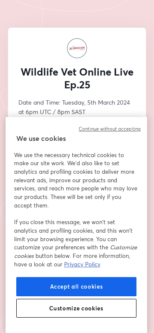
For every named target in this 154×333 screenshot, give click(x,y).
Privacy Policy (82, 264)
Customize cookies (76, 308)
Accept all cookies (76, 286)
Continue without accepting (110, 129)
